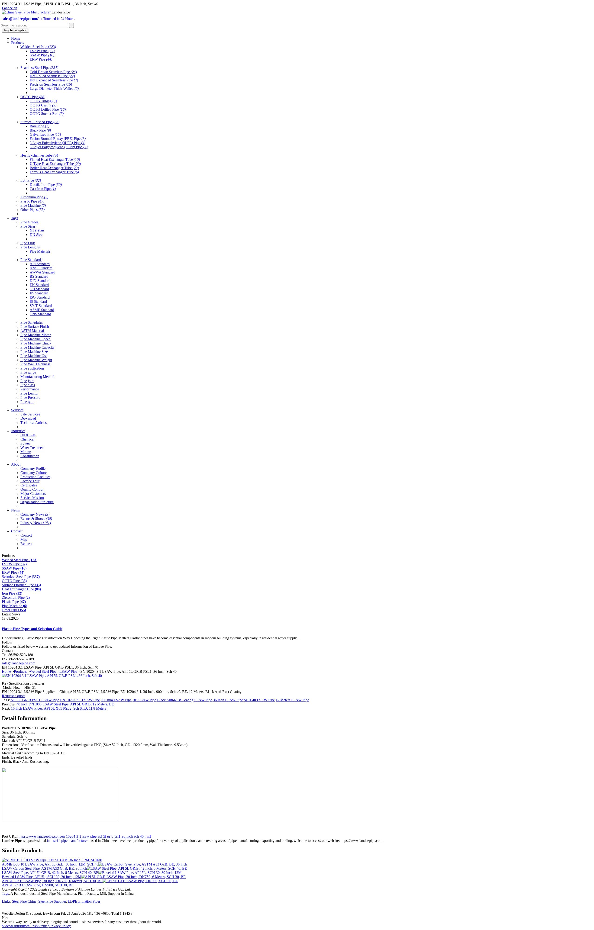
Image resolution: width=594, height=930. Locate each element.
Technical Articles (33, 423)
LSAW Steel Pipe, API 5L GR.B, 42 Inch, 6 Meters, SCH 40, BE (50, 873)
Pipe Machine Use (33, 356)
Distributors (20, 926)
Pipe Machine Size (34, 352)
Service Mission (32, 498)
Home (6, 671)
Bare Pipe (39, 126)
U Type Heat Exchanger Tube (55, 164)
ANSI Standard (41, 268)
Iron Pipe (30, 180)
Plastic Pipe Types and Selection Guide (32, 629)
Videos (7, 926)
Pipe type (27, 402)
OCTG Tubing (43, 101)
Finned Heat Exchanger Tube (55, 159)
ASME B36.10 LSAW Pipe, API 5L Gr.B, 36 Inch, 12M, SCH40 (50, 864)
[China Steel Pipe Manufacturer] (27, 12)
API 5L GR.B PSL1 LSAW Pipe (34, 700)
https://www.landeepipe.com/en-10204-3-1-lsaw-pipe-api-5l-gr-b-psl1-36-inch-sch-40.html (85, 836)
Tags (5, 893)
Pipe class (27, 385)
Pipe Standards (31, 260)
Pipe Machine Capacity (37, 347)
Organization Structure (37, 502)
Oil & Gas (28, 435)
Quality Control (31, 489)
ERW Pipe (41, 59)
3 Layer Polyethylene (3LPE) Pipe (57, 143)
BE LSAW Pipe (144, 700)
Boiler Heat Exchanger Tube (54, 168)
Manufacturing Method (37, 377)
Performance (29, 389)
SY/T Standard (41, 306)
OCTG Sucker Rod (47, 114)
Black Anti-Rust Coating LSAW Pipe (184, 700)
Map (23, 539)
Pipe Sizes (28, 226)
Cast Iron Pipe (43, 189)
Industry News (35, 523)
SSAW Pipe (42, 55)
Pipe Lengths (30, 247)
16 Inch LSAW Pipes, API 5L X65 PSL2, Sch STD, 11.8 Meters (58, 708)
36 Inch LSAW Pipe (228, 700)
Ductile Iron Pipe (46, 185)
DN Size (36, 235)
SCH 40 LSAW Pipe (259, 700)
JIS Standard (39, 293)
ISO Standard (40, 297)
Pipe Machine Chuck (35, 343)
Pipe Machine (33, 205)
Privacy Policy (60, 926)
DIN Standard (40, 281)
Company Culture (33, 473)
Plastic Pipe (32, 201)
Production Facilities (35, 477)
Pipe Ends (27, 243)
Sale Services (30, 414)
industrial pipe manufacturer (67, 841)
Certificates (28, 485)
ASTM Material (32, 331)
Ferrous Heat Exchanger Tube (54, 172)
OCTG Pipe (32, 97)
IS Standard (38, 301)
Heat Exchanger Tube (39, 155)
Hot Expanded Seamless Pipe (54, 80)
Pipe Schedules (31, 322)
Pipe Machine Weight (36, 360)
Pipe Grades (29, 222)
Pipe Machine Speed (35, 339)
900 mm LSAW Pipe (116, 700)
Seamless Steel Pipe (39, 68)
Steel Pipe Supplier (52, 901)
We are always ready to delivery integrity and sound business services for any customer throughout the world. (82, 922)
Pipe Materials (40, 251)
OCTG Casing (43, 105)
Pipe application (32, 368)
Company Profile (32, 468)
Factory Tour (29, 481)
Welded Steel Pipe (38, 47)
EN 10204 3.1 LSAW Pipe (80, 700)
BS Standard (39, 276)
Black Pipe (40, 130)
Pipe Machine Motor (35, 335)
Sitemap (43, 926)
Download (28, 418)
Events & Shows (36, 519)
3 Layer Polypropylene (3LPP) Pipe (58, 147)
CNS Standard (40, 314)
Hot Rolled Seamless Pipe (52, 76)
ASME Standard (42, 310)
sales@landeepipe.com (18, 663)
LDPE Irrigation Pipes (84, 901)
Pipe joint (27, 381)
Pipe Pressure (30, 397)
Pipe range (28, 372)
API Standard (40, 264)
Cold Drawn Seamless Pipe (53, 72)
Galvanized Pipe (45, 134)
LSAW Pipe (42, 51)
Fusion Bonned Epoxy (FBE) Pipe (58, 139)
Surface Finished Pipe (39, 122)
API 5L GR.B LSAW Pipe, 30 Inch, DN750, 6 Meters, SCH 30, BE (52, 881)
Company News (34, 514)
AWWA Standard (42, 272)
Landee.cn (9, 8)
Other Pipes (32, 210)
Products (20, 671)
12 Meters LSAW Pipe (292, 700)
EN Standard (39, 285)
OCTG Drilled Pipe (48, 109)
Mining (25, 452)
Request (26, 544)
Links (6, 901)
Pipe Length (29, 393)
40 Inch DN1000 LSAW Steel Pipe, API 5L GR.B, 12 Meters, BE (65, 704)
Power (25, 443)
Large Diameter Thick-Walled (54, 88)
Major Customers (33, 494)
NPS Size (37, 230)
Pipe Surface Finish (34, 326)
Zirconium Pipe (34, 197)
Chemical (27, 439)
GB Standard (39, 289)
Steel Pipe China (24, 901)
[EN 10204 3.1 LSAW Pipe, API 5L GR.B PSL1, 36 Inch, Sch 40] (52, 676)
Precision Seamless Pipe (51, 84)
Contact (26, 535)
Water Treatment (32, 448)
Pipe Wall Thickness (35, 364)
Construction (29, 456)
